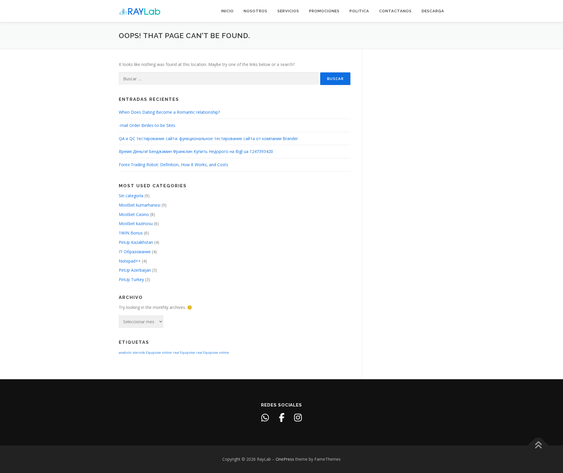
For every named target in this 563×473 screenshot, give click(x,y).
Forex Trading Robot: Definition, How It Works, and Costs (173, 164)
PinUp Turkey (131, 279)
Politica (359, 11)
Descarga (433, 11)
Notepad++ (130, 261)
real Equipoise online (212, 353)
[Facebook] (281, 417)
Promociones (324, 11)
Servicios (288, 11)
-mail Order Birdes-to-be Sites (147, 125)
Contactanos (395, 11)
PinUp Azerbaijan (135, 270)
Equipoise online (159, 353)
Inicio (227, 11)
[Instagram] (298, 417)
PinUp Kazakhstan (136, 242)
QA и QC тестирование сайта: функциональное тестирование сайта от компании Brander (208, 138)
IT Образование (135, 251)
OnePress (285, 459)
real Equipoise (184, 353)
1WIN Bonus (131, 233)
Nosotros (255, 11)
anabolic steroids (132, 353)
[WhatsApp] (265, 417)
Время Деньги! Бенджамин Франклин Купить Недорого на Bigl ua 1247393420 (196, 151)
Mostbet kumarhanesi (139, 205)
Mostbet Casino (134, 214)
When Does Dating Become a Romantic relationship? (169, 112)
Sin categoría (131, 195)
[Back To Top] (538, 445)
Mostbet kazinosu (136, 223)
